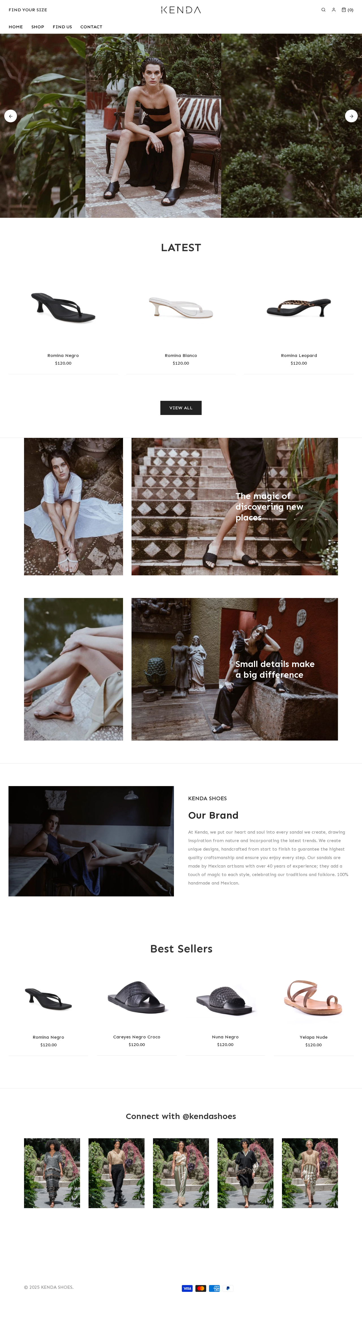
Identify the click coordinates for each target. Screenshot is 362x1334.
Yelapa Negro (314, 1037)
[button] (10, 116)
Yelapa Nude (225, 1037)
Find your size (27, 9)
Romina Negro (63, 355)
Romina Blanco (181, 355)
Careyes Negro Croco (48, 1037)
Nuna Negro (136, 1037)
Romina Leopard (299, 355)
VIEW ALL (181, 407)
